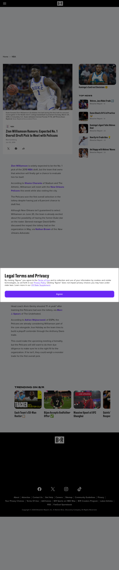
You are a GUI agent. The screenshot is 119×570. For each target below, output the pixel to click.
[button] (59, 294)
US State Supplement (40, 285)
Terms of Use (44, 280)
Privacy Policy (40, 283)
